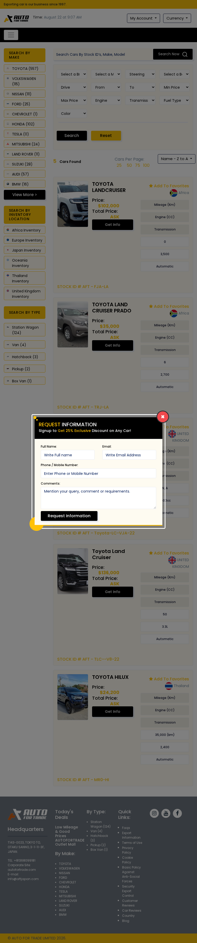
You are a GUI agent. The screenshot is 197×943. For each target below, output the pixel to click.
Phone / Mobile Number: (59, 465)
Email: (107, 446)
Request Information (69, 516)
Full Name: (49, 446)
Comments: (50, 483)
